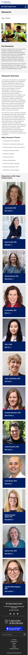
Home (3, 18)
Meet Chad (8, 483)
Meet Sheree (8, 553)
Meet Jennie (8, 210)
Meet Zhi (7, 347)
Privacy (14, 645)
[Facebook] (10, 614)
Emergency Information (14, 648)
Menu (26, 7)
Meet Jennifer (9, 591)
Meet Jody (8, 381)
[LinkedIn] (17, 614)
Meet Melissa (9, 519)
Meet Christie (9, 415)
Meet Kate (8, 245)
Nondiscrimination (14, 641)
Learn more (23, 67)
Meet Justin (8, 449)
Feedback (14, 643)
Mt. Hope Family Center (8, 6)
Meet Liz (7, 313)
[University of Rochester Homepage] (6, 2)
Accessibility (14, 639)
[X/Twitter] (14, 614)
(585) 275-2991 (15, 610)
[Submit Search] (24, 634)
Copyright (14, 646)
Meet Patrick (8, 279)
